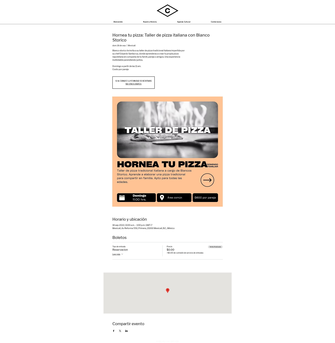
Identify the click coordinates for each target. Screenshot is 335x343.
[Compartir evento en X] (120, 331)
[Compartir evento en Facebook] (113, 331)
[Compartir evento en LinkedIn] (126, 331)
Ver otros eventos (133, 84)
